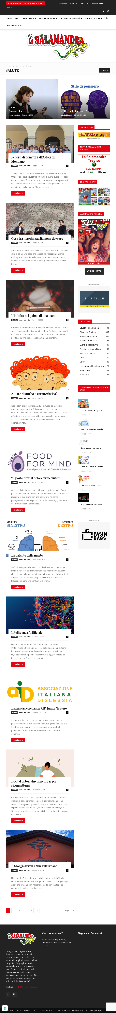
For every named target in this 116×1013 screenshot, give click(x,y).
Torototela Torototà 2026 (91, 504)
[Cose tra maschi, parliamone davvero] (40, 221)
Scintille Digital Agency (95, 1010)
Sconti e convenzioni (95, 3)
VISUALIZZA (94, 271)
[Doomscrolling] (32, 101)
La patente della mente (27, 555)
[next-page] (37, 910)
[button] (107, 18)
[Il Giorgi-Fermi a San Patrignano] (40, 849)
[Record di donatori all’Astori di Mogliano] (40, 144)
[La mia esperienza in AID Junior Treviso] (40, 692)
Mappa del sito (64, 1010)
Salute (12, 107)
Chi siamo (63, 3)
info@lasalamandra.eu (27, 987)
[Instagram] (108, 11)
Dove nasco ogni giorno (91, 448)
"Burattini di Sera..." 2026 (91, 486)
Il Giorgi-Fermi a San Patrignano (34, 866)
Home (9, 18)
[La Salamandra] (58, 45)
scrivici (45, 945)
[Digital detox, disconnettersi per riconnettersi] (40, 768)
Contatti (9, 7)
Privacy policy (77, 1010)
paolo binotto (14, 115)
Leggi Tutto (86, 415)
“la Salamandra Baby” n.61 (92, 410)
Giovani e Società (72, 18)
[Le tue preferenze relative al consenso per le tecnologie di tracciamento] (5, 1008)
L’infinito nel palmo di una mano (33, 315)
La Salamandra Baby (33, 3)
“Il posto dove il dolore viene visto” (35, 478)
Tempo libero (13, 26)
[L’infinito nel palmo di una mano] (40, 299)
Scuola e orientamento (49, 18)
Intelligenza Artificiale (26, 632)
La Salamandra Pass (76, 3)
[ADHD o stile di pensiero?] (84, 101)
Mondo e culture (92, 18)
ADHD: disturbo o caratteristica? (34, 394)
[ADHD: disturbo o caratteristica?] (40, 374)
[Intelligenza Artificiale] (40, 615)
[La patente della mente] (40, 538)
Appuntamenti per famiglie (92, 429)
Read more (18, 193)
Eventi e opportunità (24, 18)
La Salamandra (14, 3)
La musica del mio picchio (92, 467)
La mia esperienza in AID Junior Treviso (39, 708)
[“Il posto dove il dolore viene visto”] (40, 459)
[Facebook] (103, 11)
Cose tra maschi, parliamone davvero (37, 238)
